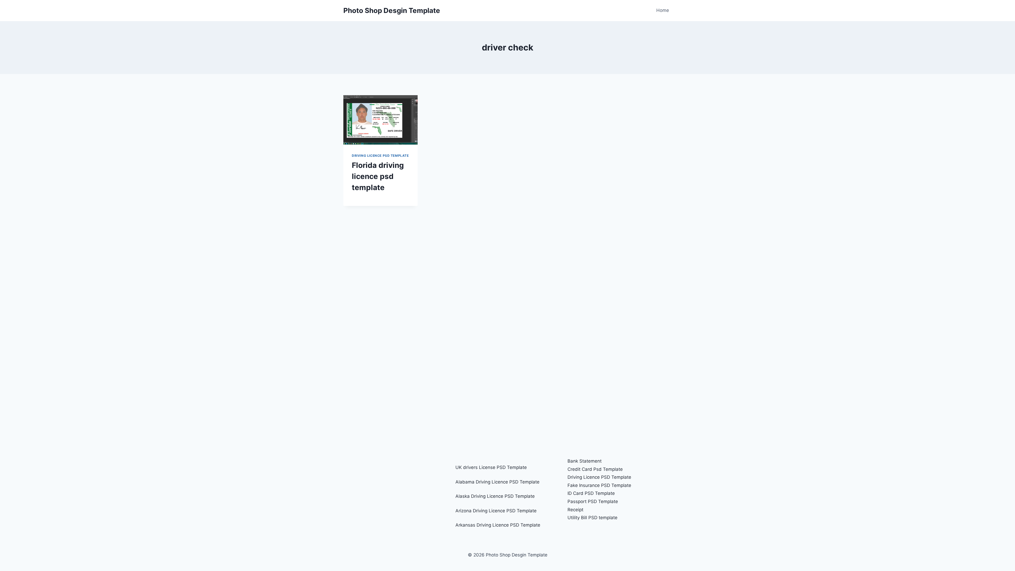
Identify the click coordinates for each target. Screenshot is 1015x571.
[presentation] (380, 120)
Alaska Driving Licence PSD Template (495, 496)
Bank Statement (585, 461)
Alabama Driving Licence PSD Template (497, 482)
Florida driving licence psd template (378, 176)
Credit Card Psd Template (595, 469)
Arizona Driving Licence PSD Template (496, 510)
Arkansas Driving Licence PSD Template (497, 525)
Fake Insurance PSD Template (599, 485)
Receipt (575, 509)
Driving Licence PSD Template (380, 156)
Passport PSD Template (593, 501)
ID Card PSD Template (591, 493)
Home (662, 10)
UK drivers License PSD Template (491, 467)
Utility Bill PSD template (592, 517)
